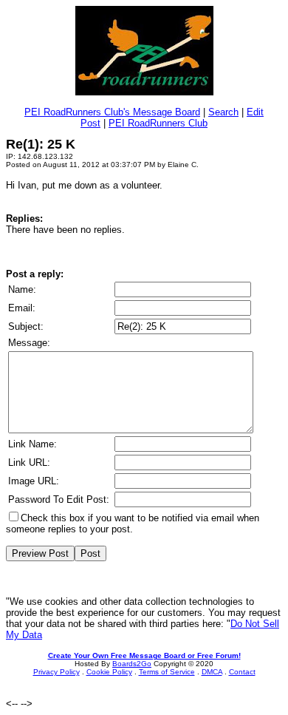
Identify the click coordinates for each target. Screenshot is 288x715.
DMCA (212, 672)
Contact (242, 672)
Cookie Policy (109, 672)
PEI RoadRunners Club (158, 123)
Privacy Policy (56, 672)
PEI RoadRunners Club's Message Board (112, 112)
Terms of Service (167, 672)
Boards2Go (131, 664)
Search (223, 112)
